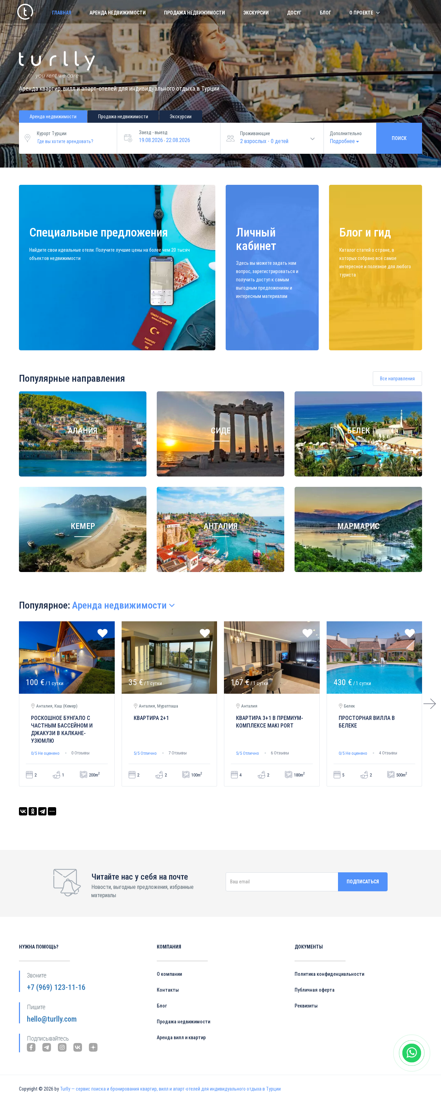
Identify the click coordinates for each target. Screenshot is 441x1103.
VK (77, 1047)
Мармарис (358, 526)
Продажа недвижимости (194, 13)
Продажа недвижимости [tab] (123, 116)
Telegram (46, 1047)
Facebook (31, 1047)
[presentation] (429, 704)
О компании (169, 974)
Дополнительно (346, 133)
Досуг (294, 13)
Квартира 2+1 (151, 718)
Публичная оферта (315, 990)
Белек (358, 431)
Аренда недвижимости (118, 13)
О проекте (361, 13)
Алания (83, 431)
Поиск (399, 138)
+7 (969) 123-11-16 (56, 987)
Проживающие (255, 133)
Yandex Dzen (93, 1047)
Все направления (397, 378)
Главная (61, 13)
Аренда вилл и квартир (181, 1037)
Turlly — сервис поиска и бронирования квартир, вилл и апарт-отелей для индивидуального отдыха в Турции (170, 1089)
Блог (325, 13)
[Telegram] (42, 811)
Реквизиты (306, 1006)
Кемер (83, 526)
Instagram (62, 1047)
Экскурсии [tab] (181, 116)
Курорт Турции (51, 133)
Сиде (220, 431)
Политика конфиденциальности (329, 974)
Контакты (168, 990)
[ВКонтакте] (23, 811)
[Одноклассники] (33, 811)
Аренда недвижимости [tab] (53, 116)
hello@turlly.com (52, 1019)
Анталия (221, 526)
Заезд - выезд (153, 132)
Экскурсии (256, 13)
